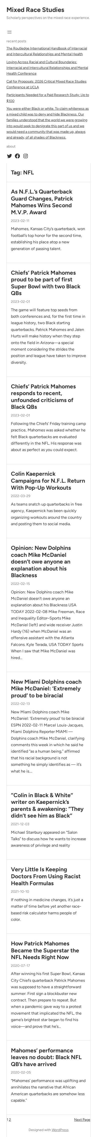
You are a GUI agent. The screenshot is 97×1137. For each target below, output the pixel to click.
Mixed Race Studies (35, 10)
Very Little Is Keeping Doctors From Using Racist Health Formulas (46, 876)
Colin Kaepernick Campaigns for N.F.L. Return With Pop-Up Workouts (48, 480)
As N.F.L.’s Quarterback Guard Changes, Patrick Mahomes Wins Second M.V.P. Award (42, 202)
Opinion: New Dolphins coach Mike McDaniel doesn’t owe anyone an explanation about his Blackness (41, 562)
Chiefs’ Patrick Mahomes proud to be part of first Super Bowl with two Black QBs (45, 283)
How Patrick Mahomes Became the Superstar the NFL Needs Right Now (45, 950)
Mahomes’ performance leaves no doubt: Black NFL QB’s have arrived (46, 1057)
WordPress (60, 1130)
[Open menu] (9, 32)
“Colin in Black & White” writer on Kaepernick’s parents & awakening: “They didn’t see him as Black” (47, 805)
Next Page (82, 1120)
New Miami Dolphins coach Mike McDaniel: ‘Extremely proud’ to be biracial (46, 688)
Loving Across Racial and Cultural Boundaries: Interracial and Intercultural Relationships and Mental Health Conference (47, 68)
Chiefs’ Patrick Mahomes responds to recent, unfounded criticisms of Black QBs (43, 397)
